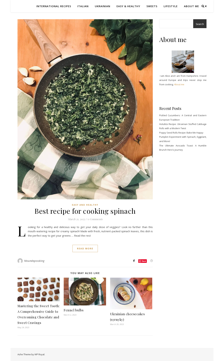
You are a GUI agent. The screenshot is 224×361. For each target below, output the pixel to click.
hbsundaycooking (34, 260)
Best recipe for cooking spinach (85, 210)
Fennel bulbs (73, 310)
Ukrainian (102, 6)
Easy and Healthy (85, 204)
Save (144, 261)
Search (200, 24)
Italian (83, 6)
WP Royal (39, 354)
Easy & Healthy (128, 6)
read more (85, 248)
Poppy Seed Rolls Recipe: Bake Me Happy (181, 132)
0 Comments (95, 219)
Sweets (151, 6)
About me (191, 6)
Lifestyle (171, 6)
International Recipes (53, 6)
